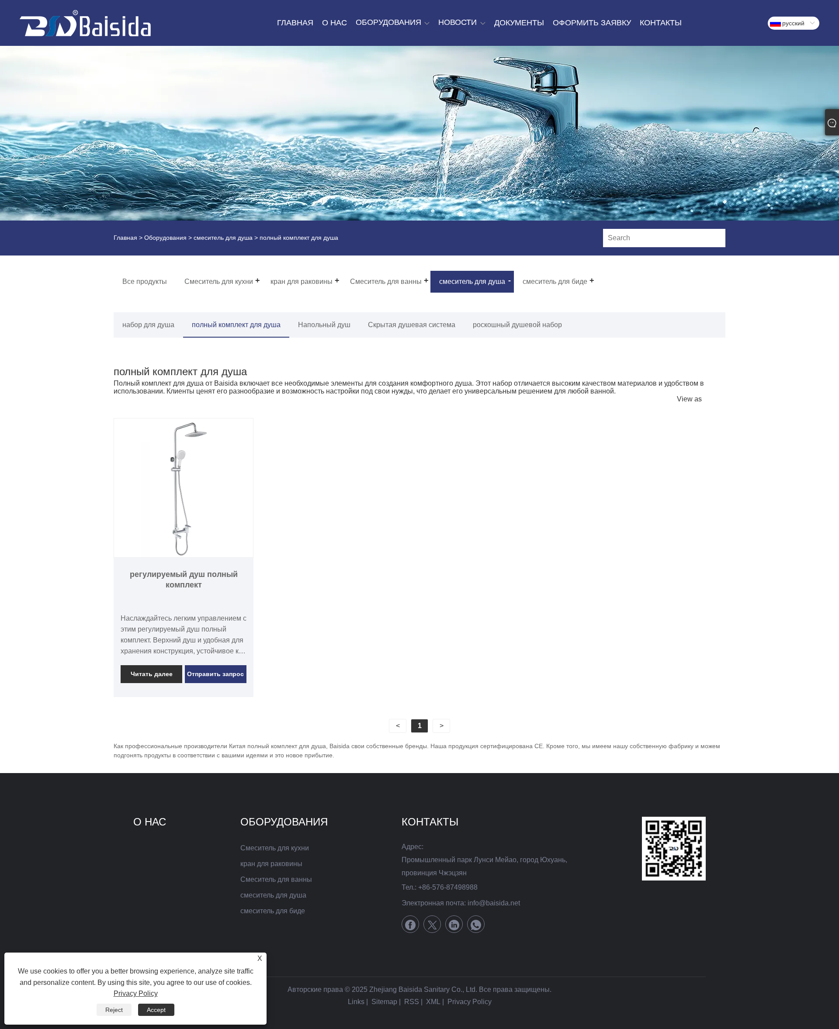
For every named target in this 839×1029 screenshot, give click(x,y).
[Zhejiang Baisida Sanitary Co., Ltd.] (85, 23)
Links (356, 1001)
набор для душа (148, 324)
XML (433, 1001)
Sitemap (384, 1001)
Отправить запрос (215, 673)
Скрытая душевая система (411, 324)
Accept (156, 1009)
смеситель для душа (223, 237)
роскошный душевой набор (517, 324)
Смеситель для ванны (276, 879)
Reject (114, 1009)
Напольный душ (324, 324)
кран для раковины (271, 863)
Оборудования (165, 237)
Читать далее (152, 673)
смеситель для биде (272, 911)
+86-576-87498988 (448, 887)
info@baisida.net (494, 903)
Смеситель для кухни (274, 848)
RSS (411, 1001)
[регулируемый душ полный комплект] (183, 487)
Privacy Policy (469, 1001)
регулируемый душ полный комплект (184, 579)
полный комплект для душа (236, 324)
